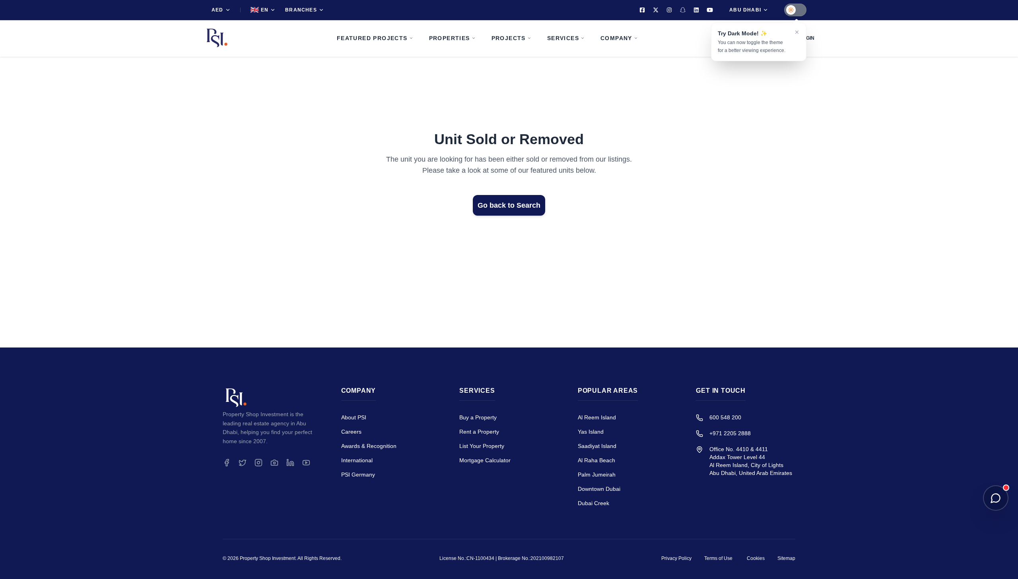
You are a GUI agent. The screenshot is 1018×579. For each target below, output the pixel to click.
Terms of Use (718, 558)
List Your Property (481, 446)
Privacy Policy (676, 558)
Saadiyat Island (597, 446)
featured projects (372, 38)
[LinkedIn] (696, 10)
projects (509, 38)
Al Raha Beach (596, 460)
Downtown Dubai (599, 489)
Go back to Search (509, 205)
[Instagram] (669, 10)
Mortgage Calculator (485, 460)
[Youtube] (709, 10)
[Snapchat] (682, 10)
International (357, 460)
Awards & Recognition (368, 446)
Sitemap (786, 558)
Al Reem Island (597, 417)
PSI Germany (358, 474)
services (563, 38)
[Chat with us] (995, 498)
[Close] (797, 32)
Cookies (756, 558)
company (616, 38)
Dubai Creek (593, 503)
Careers (351, 431)
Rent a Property (479, 431)
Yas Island (591, 431)
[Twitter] (655, 10)
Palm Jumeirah (597, 474)
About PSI (353, 417)
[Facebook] (642, 10)
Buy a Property (478, 417)
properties (449, 38)
